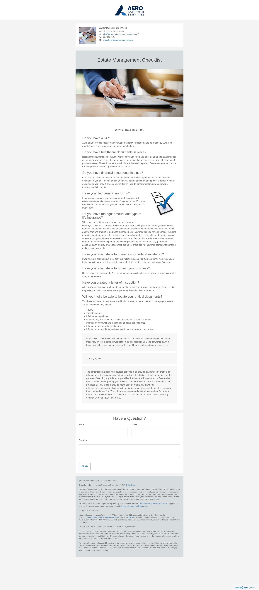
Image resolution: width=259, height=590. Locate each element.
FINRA (128, 517)
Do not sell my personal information (134, 506)
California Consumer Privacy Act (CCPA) (153, 504)
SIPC (133, 517)
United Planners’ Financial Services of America (102, 517)
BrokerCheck (130, 485)
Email (134, 424)
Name (81, 424)
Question (83, 440)
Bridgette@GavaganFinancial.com (118, 40)
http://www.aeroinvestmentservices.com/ (121, 34)
